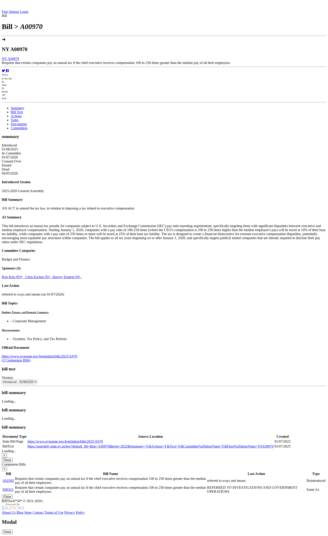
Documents (19, 124)
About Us (9, 512)
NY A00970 (10, 59)
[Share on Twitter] (4, 71)
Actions (16, 116)
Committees (19, 128)
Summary (17, 108)
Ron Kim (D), (13, 277)
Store (28, 512)
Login (24, 12)
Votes (15, 120)
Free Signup (10, 12)
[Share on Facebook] (7, 71)
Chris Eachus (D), (38, 277)
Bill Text (17, 112)
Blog (20, 512)
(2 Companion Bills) (16, 360)
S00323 (7, 489)
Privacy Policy (74, 512)
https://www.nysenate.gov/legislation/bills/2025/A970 (39, 356)
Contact (38, 512)
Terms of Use (53, 512)
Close (7, 460)
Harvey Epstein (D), (67, 277)
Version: (7, 378)
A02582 (8, 481)
